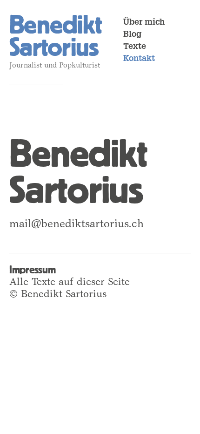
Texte (134, 47)
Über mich (144, 23)
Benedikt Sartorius (55, 36)
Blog (132, 35)
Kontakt (139, 59)
